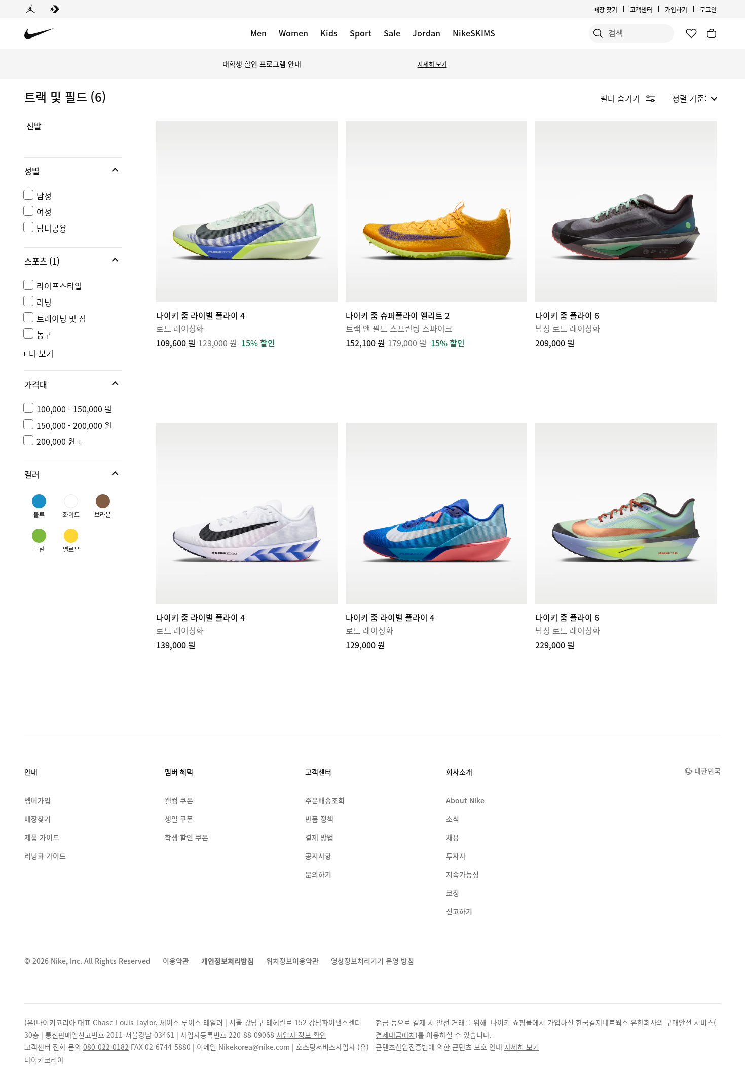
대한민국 (707, 771)
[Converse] (55, 9)
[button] (73, 171)
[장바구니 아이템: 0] (711, 33)
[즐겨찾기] (691, 33)
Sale (392, 33)
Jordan (426, 33)
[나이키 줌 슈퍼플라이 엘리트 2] (436, 211)
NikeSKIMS (474, 33)
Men (258, 33)
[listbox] (695, 98)
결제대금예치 (395, 1035)
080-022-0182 (106, 1047)
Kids (329, 33)
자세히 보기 (432, 64)
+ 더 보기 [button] (38, 353)
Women (293, 33)
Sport (360, 33)
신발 (34, 126)
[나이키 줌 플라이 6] (626, 211)
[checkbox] (71, 196)
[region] (66, 348)
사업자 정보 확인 (301, 1035)
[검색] (598, 33)
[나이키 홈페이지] (39, 34)
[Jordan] (30, 9)
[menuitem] (655, 9)
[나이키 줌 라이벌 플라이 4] (247, 211)
